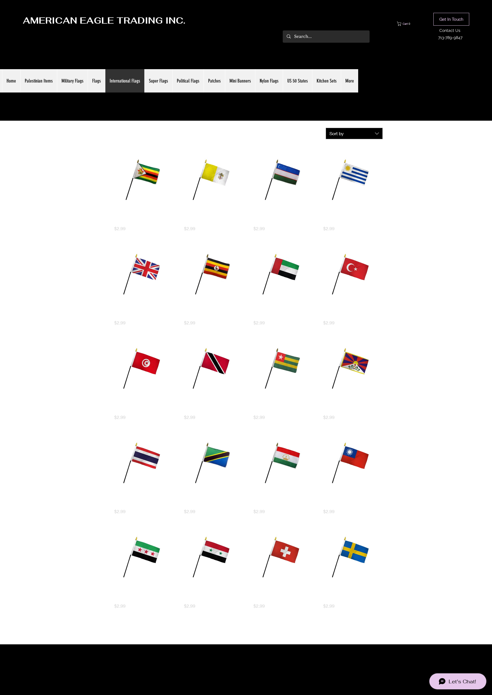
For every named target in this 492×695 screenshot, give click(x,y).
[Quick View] (141, 179)
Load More (246, 630)
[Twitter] (246, 664)
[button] (408, 24)
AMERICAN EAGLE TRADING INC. (104, 20)
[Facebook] (237, 664)
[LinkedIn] (254, 664)
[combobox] (354, 133)
